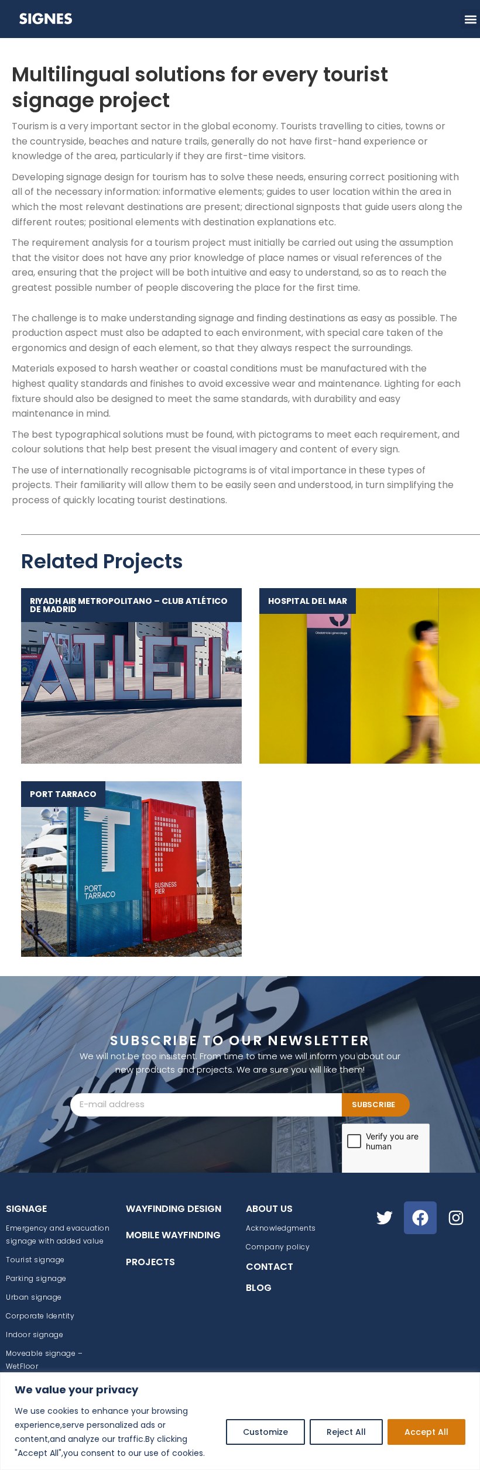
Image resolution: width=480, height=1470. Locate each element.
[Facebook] (420, 1217)
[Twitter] (384, 1217)
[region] (240, 1421)
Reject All (346, 1432)
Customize (265, 1432)
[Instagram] (456, 1217)
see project (125, 676)
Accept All (426, 1432)
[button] (470, 19)
